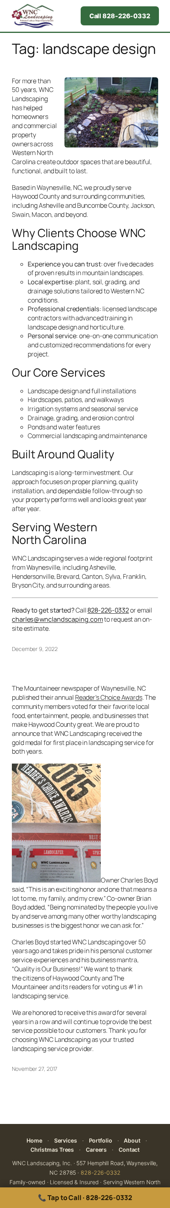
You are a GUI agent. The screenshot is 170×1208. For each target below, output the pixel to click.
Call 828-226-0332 (119, 16)
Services (65, 1140)
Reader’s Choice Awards (108, 697)
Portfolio (100, 1140)
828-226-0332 (101, 1172)
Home (34, 1140)
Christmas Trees (52, 1149)
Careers (96, 1149)
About (132, 1140)
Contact (129, 1149)
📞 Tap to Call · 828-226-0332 (85, 1197)
